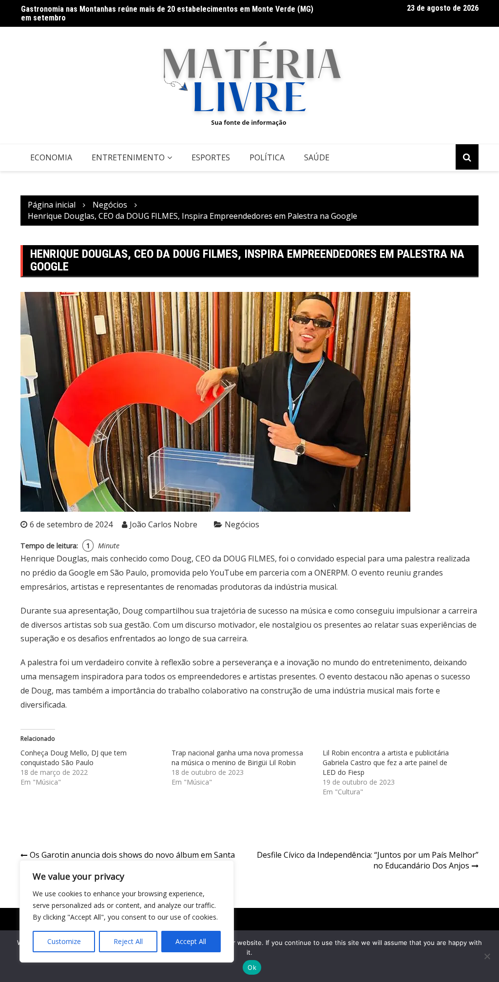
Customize (64, 941)
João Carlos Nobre (163, 524)
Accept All (190, 941)
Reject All (128, 941)
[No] (487, 956)
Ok (252, 967)
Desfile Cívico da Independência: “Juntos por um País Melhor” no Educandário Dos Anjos (368, 860)
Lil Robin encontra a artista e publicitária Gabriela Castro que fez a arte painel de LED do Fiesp (386, 762)
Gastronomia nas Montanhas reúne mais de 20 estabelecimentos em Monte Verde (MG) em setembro (167, 13)
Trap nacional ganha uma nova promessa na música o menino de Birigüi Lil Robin (237, 757)
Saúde (316, 157)
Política (267, 157)
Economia (51, 157)
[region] (126, 911)
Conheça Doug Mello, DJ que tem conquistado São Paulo (73, 757)
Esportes (211, 157)
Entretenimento (128, 157)
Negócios (242, 524)
